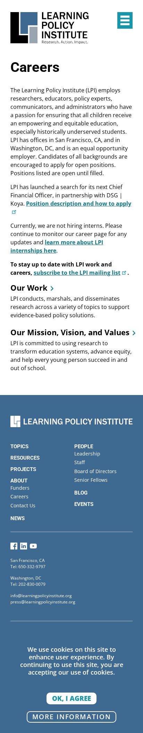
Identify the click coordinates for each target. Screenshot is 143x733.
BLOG (80, 493)
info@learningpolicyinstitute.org (41, 596)
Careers (19, 496)
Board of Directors (95, 471)
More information (71, 716)
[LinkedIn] (23, 547)
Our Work (29, 287)
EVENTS (83, 504)
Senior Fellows (91, 480)
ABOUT (18, 481)
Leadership (87, 453)
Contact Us (22, 505)
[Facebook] (13, 547)
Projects (23, 469)
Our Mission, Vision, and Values (69, 332)
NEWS (17, 518)
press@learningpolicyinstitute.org (42, 602)
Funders (20, 488)
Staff (79, 462)
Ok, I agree (71, 698)
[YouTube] (33, 547)
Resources (25, 458)
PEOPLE (83, 446)
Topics (19, 446)
